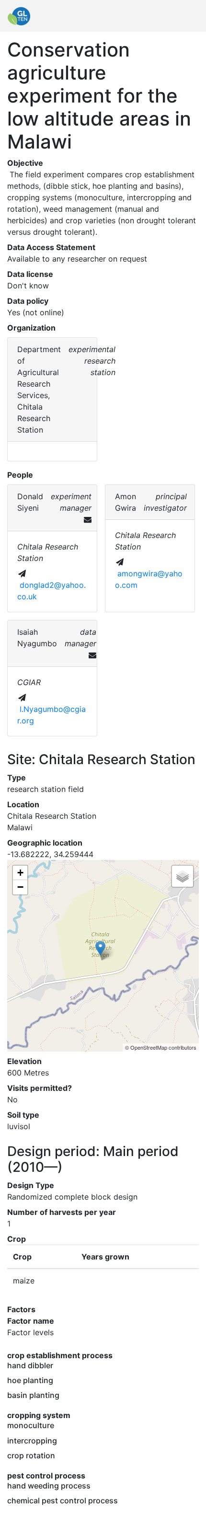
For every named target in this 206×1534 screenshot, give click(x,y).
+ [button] (20, 873)
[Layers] (182, 876)
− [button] (20, 887)
